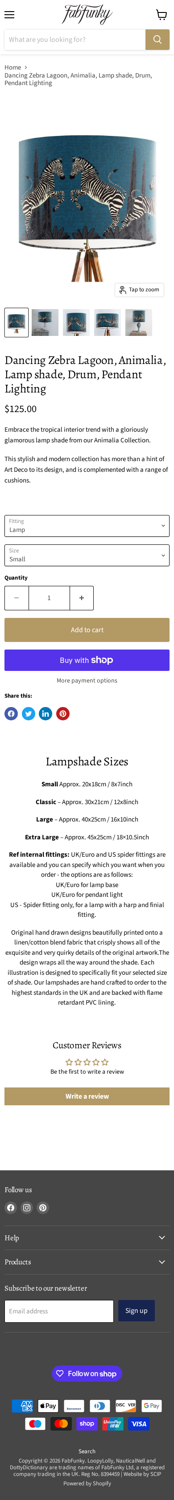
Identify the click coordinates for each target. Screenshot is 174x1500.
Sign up (136, 1311)
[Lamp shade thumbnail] (76, 322)
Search (87, 1451)
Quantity (16, 578)
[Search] (157, 39)
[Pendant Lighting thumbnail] (138, 322)
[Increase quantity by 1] (82, 598)
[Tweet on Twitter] (28, 713)
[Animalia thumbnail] (45, 322)
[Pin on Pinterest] (63, 713)
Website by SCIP (142, 1474)
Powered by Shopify (87, 1484)
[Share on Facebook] (11, 713)
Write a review (87, 1096)
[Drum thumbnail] (107, 322)
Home (12, 67)
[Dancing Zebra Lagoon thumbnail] (16, 322)
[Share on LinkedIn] (45, 713)
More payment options (87, 680)
